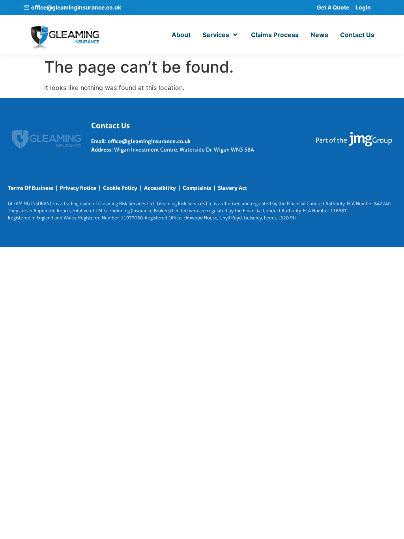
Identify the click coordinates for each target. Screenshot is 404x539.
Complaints (197, 187)
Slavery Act (232, 187)
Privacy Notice (78, 187)
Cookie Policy (120, 187)
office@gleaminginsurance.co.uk (76, 7)
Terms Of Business (30, 187)
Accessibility (160, 187)
